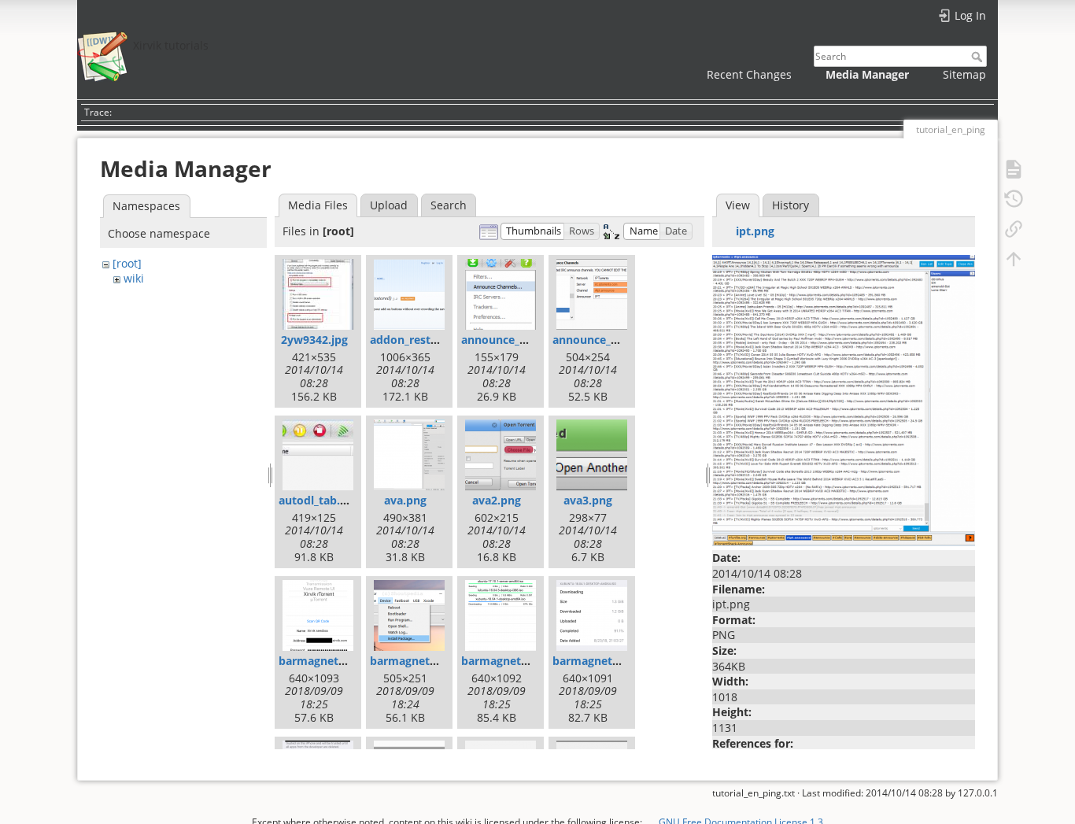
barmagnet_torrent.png (616, 660)
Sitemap (964, 74)
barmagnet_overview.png (530, 660)
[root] (127, 263)
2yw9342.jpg (314, 339)
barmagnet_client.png (338, 660)
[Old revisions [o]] (1014, 198)
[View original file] (843, 399)
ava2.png (496, 500)
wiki (134, 278)
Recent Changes (749, 74)
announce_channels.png (526, 339)
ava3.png (587, 500)
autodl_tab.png (319, 500)
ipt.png (755, 231)
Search (978, 56)
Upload (389, 205)
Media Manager (867, 74)
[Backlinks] (1014, 228)
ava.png (405, 500)
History (790, 205)
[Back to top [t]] (1014, 258)
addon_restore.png (421, 339)
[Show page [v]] (1014, 168)
